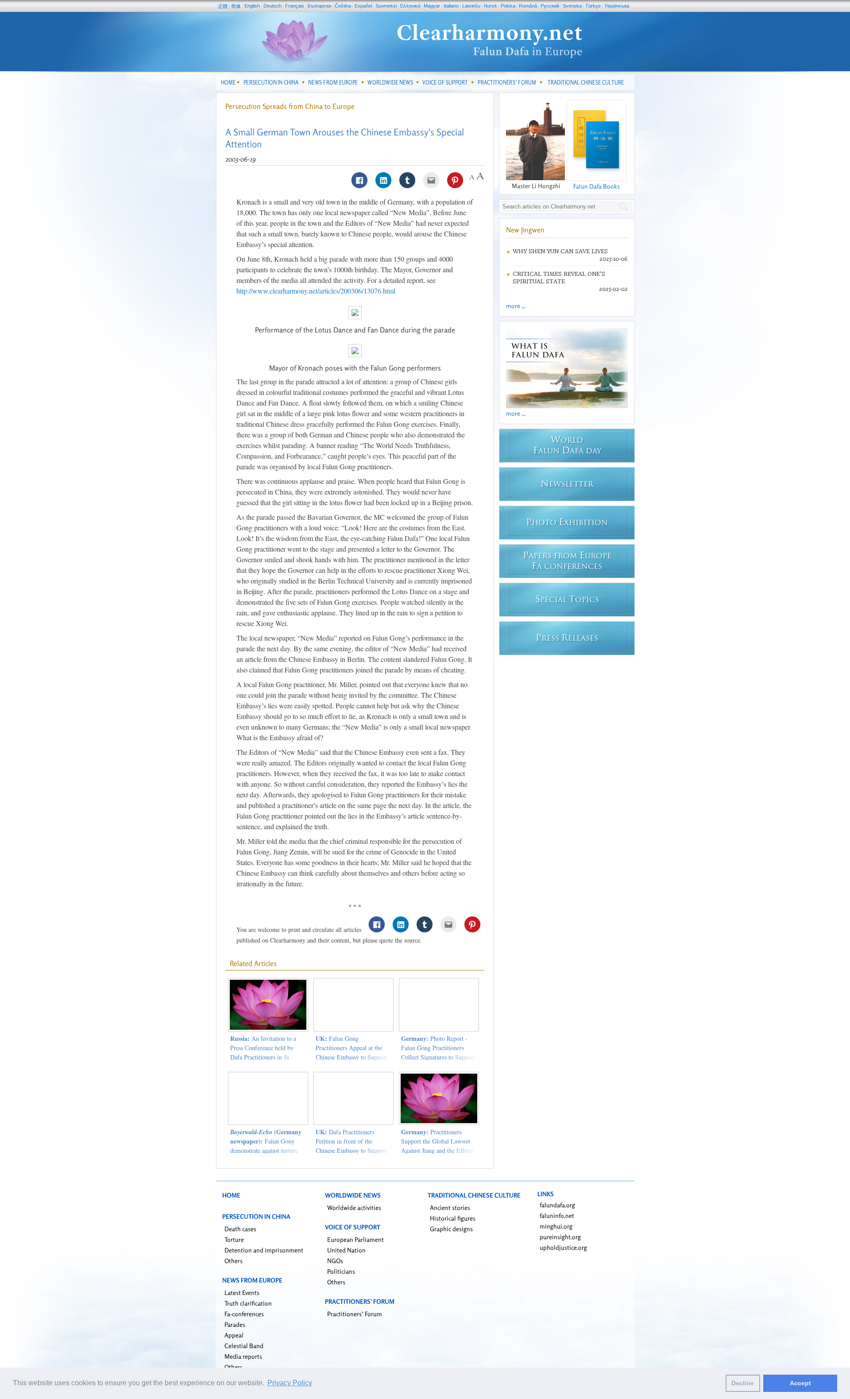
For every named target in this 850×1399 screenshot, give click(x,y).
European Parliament (355, 1239)
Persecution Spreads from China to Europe (290, 106)
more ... (515, 305)
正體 (223, 6)
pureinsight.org (560, 1237)
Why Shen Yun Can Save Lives (560, 251)
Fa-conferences (244, 1314)
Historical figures (452, 1218)
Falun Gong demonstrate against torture (265, 1141)
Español (363, 5)
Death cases (240, 1229)
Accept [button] (800, 1383)
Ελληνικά (410, 5)
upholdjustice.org (563, 1247)
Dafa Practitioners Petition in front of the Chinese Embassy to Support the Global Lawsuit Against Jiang (351, 1150)
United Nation (346, 1250)
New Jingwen (525, 229)
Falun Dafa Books (596, 186)
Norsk (490, 5)
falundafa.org (557, 1205)
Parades (234, 1324)
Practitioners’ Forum (354, 1314)
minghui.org (556, 1226)
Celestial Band (243, 1345)
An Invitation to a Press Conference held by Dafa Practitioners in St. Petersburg (263, 1052)
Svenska (572, 5)
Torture (234, 1239)
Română (528, 5)
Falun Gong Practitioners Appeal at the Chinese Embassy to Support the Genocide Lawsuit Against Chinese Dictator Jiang (353, 1057)
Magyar (432, 5)
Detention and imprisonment (263, 1250)
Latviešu (471, 5)
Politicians (341, 1271)
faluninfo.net (557, 1215)
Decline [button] (742, 1383)
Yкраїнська (616, 5)
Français (294, 5)
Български (319, 5)
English (252, 5)
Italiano (451, 5)
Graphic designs (451, 1229)
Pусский (550, 5)
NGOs (335, 1260)
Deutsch (272, 5)
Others (233, 1260)
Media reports (243, 1356)
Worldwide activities (354, 1207)
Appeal (233, 1335)
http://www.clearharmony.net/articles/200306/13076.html (315, 290)
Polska (508, 5)
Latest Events (241, 1292)
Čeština (343, 5)
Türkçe (593, 5)
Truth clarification (248, 1303)
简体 (236, 6)
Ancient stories (450, 1207)
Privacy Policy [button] (289, 1383)
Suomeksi (386, 5)
